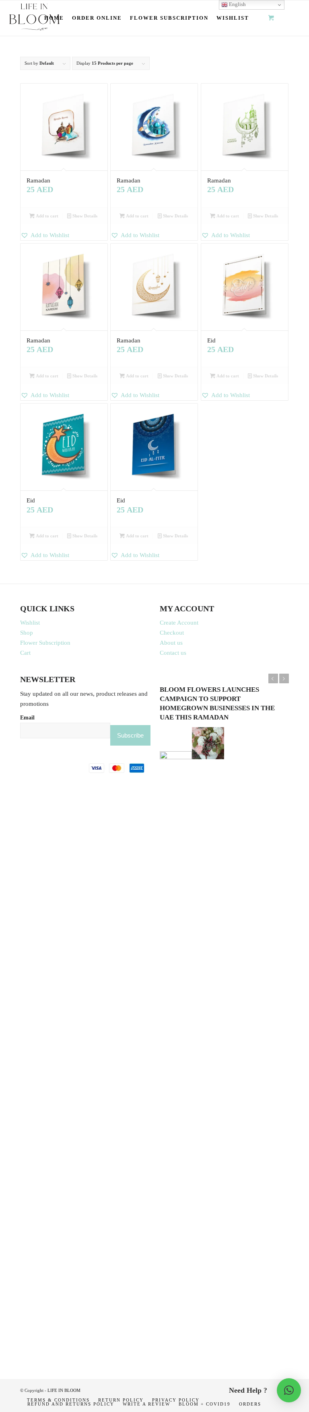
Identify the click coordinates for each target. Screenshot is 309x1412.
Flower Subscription (45, 642)
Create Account (179, 622)
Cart (25, 653)
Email (27, 718)
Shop (26, 632)
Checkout (172, 632)
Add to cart (46, 215)
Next (284, 678)
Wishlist (30, 622)
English (237, 4)
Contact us (173, 653)
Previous (273, 678)
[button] (64, 235)
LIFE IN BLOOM (63, 1390)
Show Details (84, 215)
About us (171, 642)
